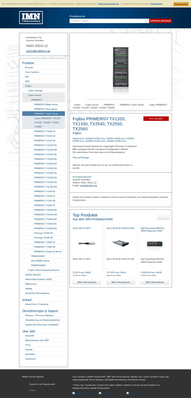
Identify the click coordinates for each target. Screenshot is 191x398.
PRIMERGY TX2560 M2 (45, 228)
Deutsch (43, 384)
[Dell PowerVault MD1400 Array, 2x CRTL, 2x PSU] (155, 243)
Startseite (29, 335)
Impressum (30, 359)
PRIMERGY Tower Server (46, 113)
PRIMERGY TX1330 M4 (45, 187)
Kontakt (28, 349)
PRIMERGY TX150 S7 (44, 196)
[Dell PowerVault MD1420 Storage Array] (121, 243)
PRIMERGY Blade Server (46, 104)
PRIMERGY (36, 100)
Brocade (29, 67)
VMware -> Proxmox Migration (39, 315)
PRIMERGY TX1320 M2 (45, 159)
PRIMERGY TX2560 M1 (45, 224)
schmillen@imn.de (38, 51)
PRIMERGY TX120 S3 (44, 140)
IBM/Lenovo (31, 284)
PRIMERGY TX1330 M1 (45, 173)
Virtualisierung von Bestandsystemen (42, 320)
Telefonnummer (23, 45)
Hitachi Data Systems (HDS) (38, 279)
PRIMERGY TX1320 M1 (45, 154)
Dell (27, 76)
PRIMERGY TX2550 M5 (45, 219)
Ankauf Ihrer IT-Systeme (36, 304)
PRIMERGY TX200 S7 (44, 205)
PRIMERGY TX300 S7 (44, 242)
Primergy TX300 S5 (43, 237)
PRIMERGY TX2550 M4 (45, 214)
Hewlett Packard (33, 274)
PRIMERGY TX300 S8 (44, 247)
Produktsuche (77, 16)
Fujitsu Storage (35, 90)
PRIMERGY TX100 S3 (44, 131)
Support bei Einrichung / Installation (42, 324)
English (33, 390)
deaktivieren (156, 4)
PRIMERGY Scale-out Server (48, 251)
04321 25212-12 (37, 45)
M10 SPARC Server (40, 261)
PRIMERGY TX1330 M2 (45, 177)
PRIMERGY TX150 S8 (44, 200)
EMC (27, 81)
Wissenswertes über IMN (37, 340)
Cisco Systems (32, 72)
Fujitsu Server (34, 95)
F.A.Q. (28, 345)
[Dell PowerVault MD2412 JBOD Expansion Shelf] (87, 243)
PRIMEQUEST (38, 256)
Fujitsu (28, 86)
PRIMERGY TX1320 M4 (45, 168)
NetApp (28, 288)
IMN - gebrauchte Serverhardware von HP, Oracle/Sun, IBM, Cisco (31, 17)
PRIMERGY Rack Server (45, 109)
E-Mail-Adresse (23, 51)
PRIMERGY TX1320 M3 (45, 163)
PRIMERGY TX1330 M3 (45, 182)
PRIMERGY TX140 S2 (44, 191)
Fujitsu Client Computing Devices (43, 270)
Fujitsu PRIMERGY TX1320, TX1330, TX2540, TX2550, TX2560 (47, 122)
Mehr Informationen (87, 282)
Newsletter (30, 354)
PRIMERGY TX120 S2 (44, 136)
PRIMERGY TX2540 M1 (45, 210)
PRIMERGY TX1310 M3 (45, 150)
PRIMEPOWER (38, 265)
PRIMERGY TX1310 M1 (45, 145)
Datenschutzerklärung (108, 4)
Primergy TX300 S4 (43, 233)
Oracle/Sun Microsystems (37, 293)
